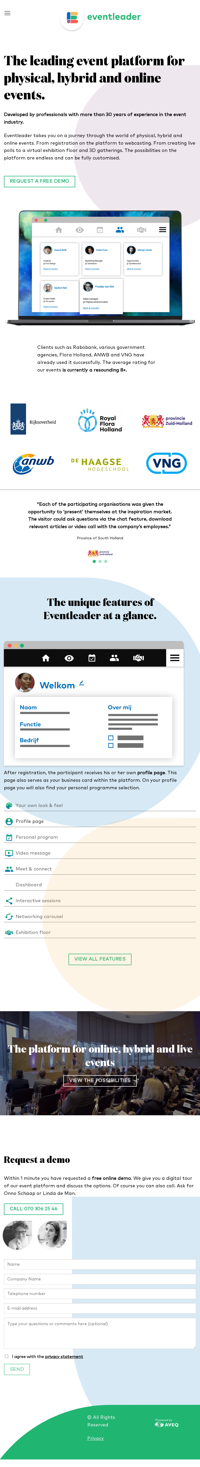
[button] (7, 13)
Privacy (95, 1438)
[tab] (100, 806)
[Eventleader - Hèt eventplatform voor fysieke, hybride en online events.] (100, 20)
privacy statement (64, 1357)
